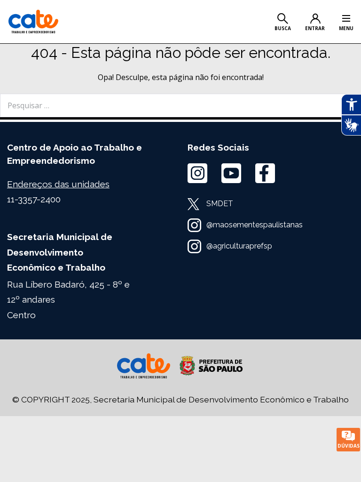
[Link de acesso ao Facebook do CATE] (265, 173)
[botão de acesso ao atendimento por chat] (348, 439)
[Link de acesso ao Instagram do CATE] (197, 173)
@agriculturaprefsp (239, 245)
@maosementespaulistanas (254, 224)
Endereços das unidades (58, 184)
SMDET (219, 203)
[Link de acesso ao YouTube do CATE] (231, 173)
